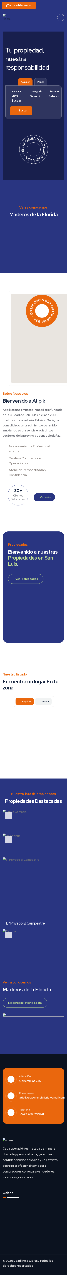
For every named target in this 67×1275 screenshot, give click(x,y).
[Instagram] (63, 5)
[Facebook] (56, 5)
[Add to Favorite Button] (58, 719)
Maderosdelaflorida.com (25, 1003)
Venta (40, 81)
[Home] (7, 18)
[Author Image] (57, 717)
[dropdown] (60, 17)
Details (50, 764)
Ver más (45, 497)
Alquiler (25, 81)
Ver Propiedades (26, 579)
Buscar (23, 110)
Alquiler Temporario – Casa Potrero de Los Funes (29, 727)
